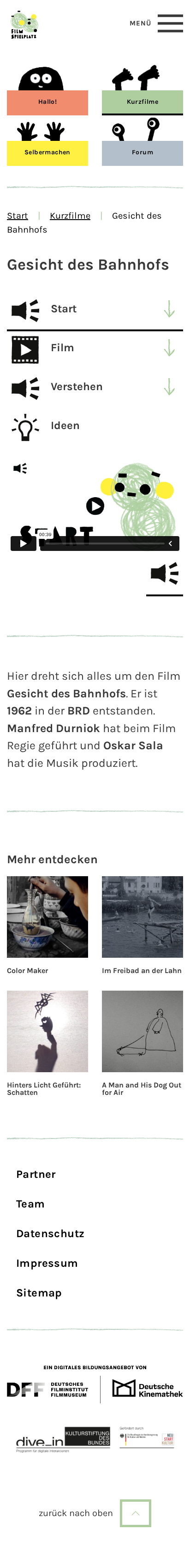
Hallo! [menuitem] (47, 102)
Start (17, 215)
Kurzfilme (70, 215)
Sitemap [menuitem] (39, 1292)
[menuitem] (95, 311)
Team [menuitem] (30, 1203)
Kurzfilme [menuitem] (143, 102)
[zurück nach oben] (135, 1513)
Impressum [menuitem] (47, 1263)
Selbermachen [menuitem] (47, 152)
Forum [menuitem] (142, 152)
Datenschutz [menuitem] (50, 1233)
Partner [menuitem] (36, 1174)
